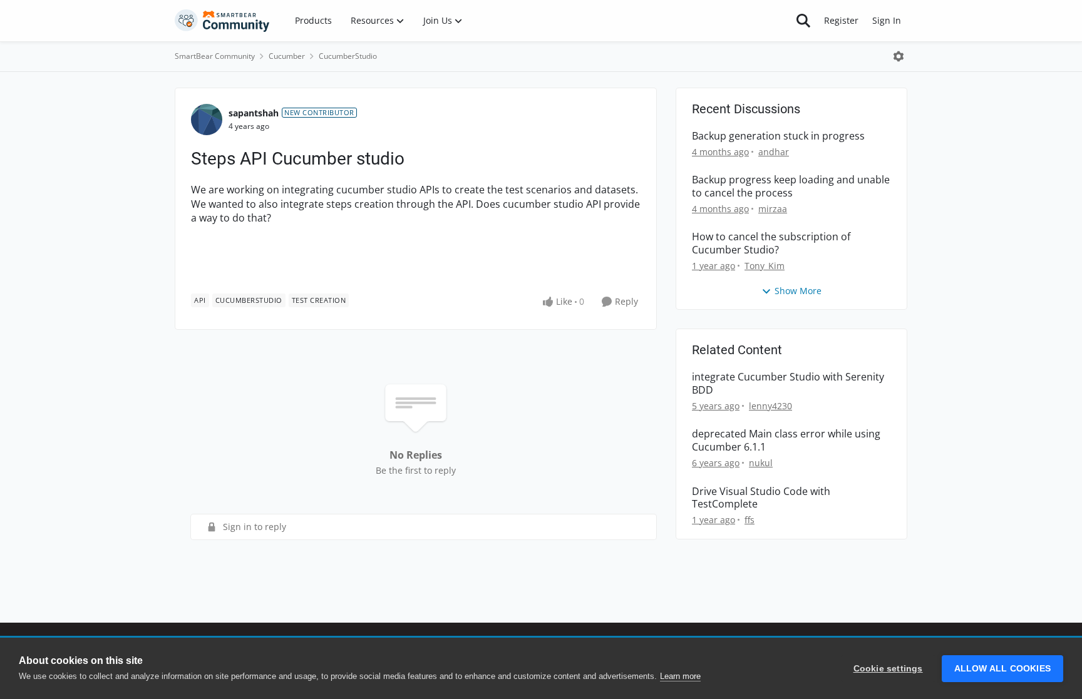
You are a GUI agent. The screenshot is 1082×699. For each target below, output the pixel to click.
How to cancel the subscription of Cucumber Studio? (771, 243)
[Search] (803, 20)
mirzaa (772, 209)
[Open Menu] (898, 56)
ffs (750, 520)
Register (841, 20)
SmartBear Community (215, 56)
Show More (798, 291)
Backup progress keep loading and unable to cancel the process (791, 186)
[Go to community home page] (222, 20)
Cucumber (287, 56)
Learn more (680, 676)
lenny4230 (770, 406)
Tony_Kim (765, 266)
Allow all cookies (1002, 668)
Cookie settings (888, 668)
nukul (761, 463)
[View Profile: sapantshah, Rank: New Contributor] (206, 119)
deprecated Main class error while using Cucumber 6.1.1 (786, 440)
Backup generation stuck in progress (778, 136)
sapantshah (254, 113)
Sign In (886, 20)
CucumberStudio (348, 56)
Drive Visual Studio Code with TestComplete (761, 498)
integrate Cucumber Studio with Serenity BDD (788, 383)
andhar (773, 152)
